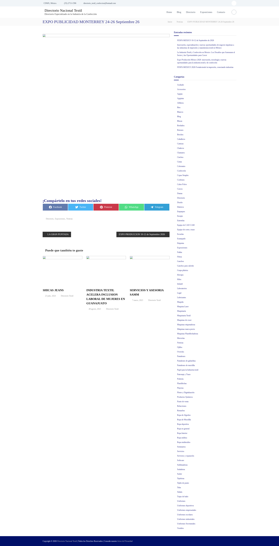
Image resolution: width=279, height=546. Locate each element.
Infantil (180, 284)
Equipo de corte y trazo (186, 229)
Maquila (180, 302)
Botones (180, 130)
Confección (181, 171)
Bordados (181, 125)
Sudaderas (181, 469)
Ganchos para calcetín (185, 266)
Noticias (180, 22)
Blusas (179, 121)
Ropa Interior (182, 433)
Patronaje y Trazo (184, 374)
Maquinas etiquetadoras (186, 324)
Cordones (181, 180)
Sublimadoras (182, 465)
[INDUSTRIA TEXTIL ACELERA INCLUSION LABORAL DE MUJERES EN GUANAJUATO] (106, 270)
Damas (179, 193)
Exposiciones (206, 12)
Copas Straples (183, 175)
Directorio (190, 12)
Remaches (181, 410)
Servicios (180, 451)
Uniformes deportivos (185, 505)
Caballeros (181, 139)
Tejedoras (180, 478)
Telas (179, 487)
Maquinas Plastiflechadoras (187, 334)
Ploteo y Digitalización (185, 392)
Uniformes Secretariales (186, 524)
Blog (179, 12)
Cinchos (180, 157)
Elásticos (180, 207)
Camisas (180, 144)
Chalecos (180, 148)
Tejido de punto (183, 483)
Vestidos (180, 528)
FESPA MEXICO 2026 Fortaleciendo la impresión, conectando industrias (205, 67)
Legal (179, 293)
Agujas (180, 94)
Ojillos (179, 347)
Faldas (179, 252)
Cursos (180, 189)
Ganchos (180, 261)
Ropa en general (183, 429)
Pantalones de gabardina (186, 361)
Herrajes (180, 275)
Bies (179, 107)
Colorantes (181, 166)
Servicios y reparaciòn (185, 456)
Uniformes (181, 501)
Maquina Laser (183, 306)
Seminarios (181, 447)
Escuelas (180, 234)
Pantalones (181, 356)
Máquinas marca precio (186, 329)
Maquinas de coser (184, 320)
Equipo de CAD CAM (186, 225)
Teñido (179, 492)
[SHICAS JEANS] (63, 270)
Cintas (179, 162)
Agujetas (180, 98)
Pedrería (180, 379)
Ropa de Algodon (184, 415)
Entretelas (181, 220)
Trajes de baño (182, 496)
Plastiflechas (182, 383)
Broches (180, 134)
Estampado (181, 239)
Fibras (179, 257)
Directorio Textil (67, 296)
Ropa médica (182, 438)
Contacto (221, 12)
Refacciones (181, 406)
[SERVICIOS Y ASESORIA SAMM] (150, 270)
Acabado (180, 85)
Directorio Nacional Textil (63, 10)
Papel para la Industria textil (187, 370)
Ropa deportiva (183, 424)
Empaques (181, 211)
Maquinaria (181, 311)
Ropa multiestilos (183, 442)
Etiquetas (180, 243)
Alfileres (180, 103)
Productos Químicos (185, 397)
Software (180, 460)
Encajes (180, 216)
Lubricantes (181, 297)
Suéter (179, 474)
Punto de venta (182, 401)
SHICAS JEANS (53, 290)
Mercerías (181, 338)
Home (169, 12)
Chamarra (181, 153)
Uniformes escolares (185, 515)
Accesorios (181, 89)
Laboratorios (182, 288)
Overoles (180, 352)
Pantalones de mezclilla (186, 365)
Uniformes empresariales (186, 510)
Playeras (180, 388)
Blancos (180, 112)
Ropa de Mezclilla (184, 420)
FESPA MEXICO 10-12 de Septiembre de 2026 (195, 40)
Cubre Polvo (182, 184)
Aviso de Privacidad (125, 541)
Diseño (180, 202)
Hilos (179, 279)
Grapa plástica (182, 270)
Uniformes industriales (186, 519)
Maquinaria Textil (184, 315)
